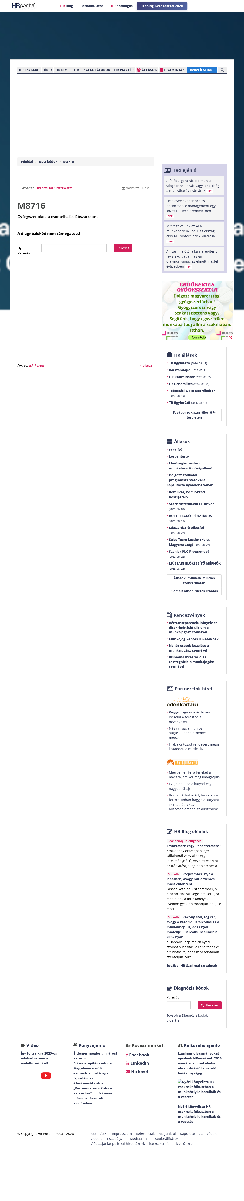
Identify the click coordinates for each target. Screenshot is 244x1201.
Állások (182, 441)
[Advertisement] (85, 312)
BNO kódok (48, 161)
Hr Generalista (189, 383)
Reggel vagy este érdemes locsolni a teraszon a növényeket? (189, 717)
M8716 (68, 161)
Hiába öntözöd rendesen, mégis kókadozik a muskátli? (194, 746)
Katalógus (122, 6)
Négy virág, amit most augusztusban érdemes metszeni (188, 733)
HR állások (185, 355)
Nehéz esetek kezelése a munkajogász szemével (189, 648)
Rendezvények (189, 615)
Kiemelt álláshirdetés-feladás (194, 591)
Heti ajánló (184, 170)
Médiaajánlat (140, 1138)
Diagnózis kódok (191, 988)
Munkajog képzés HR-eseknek (194, 639)
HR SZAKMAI (29, 70)
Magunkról (167, 1133)
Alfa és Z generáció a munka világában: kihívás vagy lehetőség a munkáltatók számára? (192, 185)
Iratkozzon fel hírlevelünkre (171, 1143)
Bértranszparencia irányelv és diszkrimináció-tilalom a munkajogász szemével (193, 627)
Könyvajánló (92, 1045)
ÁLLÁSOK (149, 70)
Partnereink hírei (193, 689)
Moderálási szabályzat (108, 1138)
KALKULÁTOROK (96, 70)
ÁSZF (104, 1133)
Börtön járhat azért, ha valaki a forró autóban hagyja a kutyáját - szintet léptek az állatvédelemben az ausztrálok (195, 802)
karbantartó (179, 456)
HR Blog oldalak (191, 832)
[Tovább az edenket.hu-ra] (194, 701)
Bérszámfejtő (188, 370)
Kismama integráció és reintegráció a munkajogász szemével (191, 662)
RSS (93, 1133)
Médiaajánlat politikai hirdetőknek (117, 1143)
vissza (147, 365)
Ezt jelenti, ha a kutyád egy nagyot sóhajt (190, 786)
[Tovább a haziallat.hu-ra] (194, 762)
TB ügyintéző (188, 363)
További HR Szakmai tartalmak (192, 965)
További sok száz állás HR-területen (194, 415)
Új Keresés (23, 250)
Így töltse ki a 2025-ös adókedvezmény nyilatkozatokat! (39, 1058)
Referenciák (145, 1133)
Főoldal (27, 161)
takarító (175, 449)
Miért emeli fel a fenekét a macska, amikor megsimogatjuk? (194, 774)
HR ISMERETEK (67, 70)
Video (32, 1045)
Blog (66, 6)
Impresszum (122, 1133)
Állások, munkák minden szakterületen (194, 580)
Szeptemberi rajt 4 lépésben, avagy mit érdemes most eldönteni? (191, 879)
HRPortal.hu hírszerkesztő (54, 188)
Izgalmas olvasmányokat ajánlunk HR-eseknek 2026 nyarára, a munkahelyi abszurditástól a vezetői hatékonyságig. (200, 1063)
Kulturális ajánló (201, 1045)
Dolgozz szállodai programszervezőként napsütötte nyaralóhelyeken (190, 480)
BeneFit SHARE (202, 70)
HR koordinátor (190, 377)
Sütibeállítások (166, 1138)
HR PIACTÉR (124, 70)
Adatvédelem (209, 1133)
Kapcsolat (187, 1133)
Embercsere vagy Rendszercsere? (194, 846)
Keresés (123, 248)
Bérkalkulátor (92, 6)
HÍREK (47, 70)
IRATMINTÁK (174, 70)
